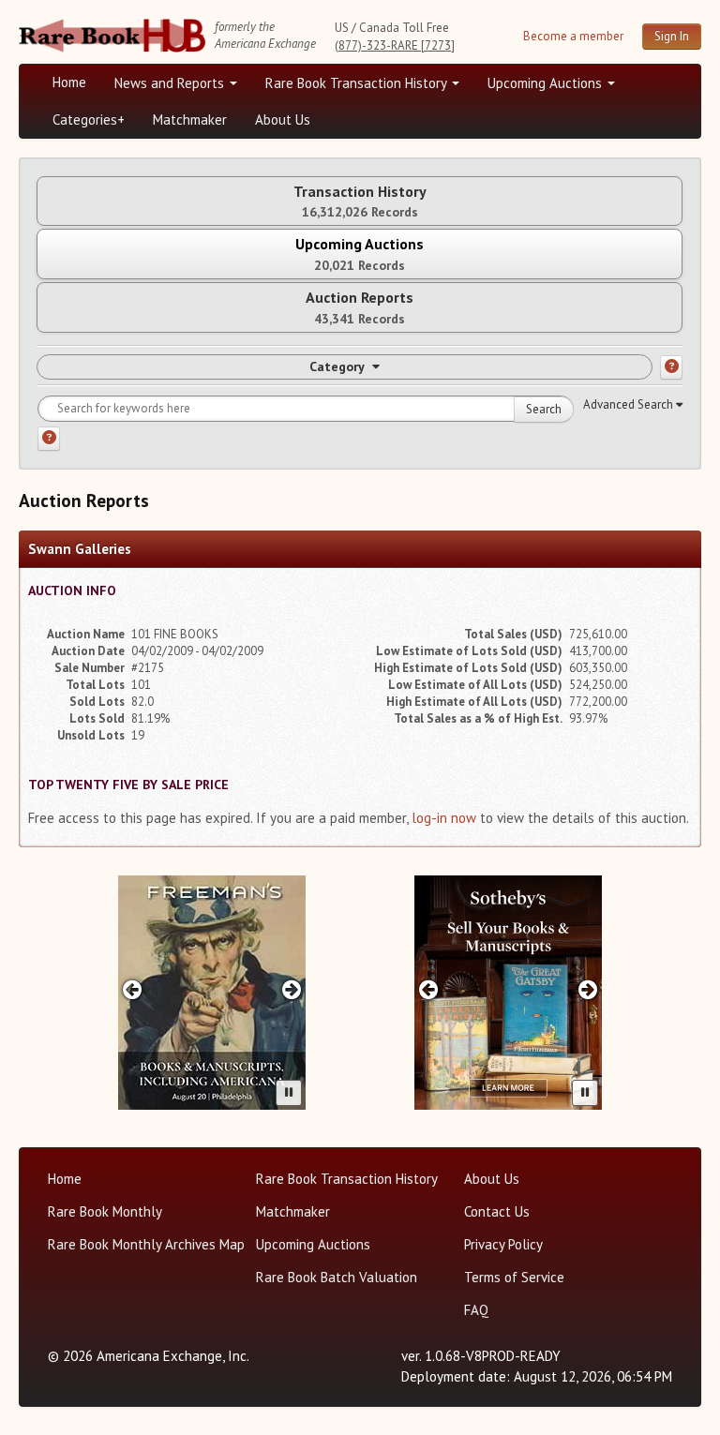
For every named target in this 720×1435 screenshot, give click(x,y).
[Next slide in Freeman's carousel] (292, 989)
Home (69, 82)
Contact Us (497, 1211)
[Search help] (49, 438)
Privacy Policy (503, 1244)
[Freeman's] (212, 992)
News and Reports (171, 83)
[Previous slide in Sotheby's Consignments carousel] (428, 989)
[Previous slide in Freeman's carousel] (131, 989)
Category (337, 366)
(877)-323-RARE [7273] (395, 45)
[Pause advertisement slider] (289, 1093)
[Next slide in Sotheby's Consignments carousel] (588, 989)
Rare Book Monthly (105, 1211)
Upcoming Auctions (547, 83)
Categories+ (88, 119)
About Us (282, 119)
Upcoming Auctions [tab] (359, 253)
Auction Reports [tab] (359, 307)
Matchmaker (190, 119)
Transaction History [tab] (360, 201)
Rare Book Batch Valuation (336, 1277)
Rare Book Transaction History (357, 83)
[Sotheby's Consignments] (508, 992)
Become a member (573, 36)
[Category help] (671, 367)
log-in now (444, 818)
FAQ (476, 1310)
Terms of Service (514, 1277)
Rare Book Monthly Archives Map (146, 1244)
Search (544, 409)
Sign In (671, 36)
